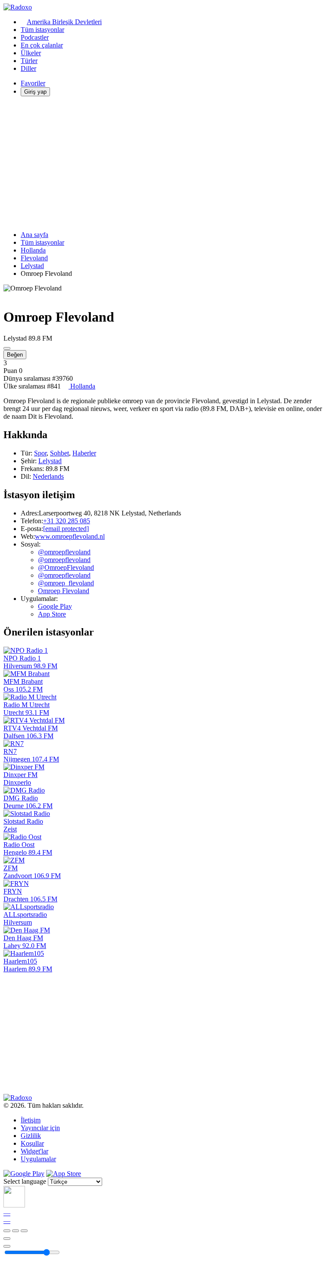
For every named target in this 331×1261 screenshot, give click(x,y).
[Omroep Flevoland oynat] (6, 348)
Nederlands (48, 476)
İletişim (31, 1120)
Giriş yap (35, 91)
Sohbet (59, 453)
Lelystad (32, 265)
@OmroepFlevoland (66, 567)
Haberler (84, 453)
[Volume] (6, 1246)
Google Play (55, 606)
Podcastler (35, 37)
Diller (28, 68)
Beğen (15, 354)
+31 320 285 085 (66, 521)
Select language (24, 1181)
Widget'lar (34, 1151)
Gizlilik (31, 1135)
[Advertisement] (165, 163)
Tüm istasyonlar (42, 29)
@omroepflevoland (64, 552)
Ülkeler (31, 53)
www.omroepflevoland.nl (70, 536)
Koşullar (32, 1143)
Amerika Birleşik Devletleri (64, 21)
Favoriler (33, 83)
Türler (29, 60)
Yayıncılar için (40, 1127)
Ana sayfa (34, 234)
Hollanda (33, 250)
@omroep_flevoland (66, 583)
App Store (52, 614)
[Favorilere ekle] (6, 1238)
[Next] (24, 1230)
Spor (40, 453)
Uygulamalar (38, 1159)
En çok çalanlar (42, 45)
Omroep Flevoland (63, 590)
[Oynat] (15, 1230)
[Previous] (6, 1230)
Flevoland (34, 258)
